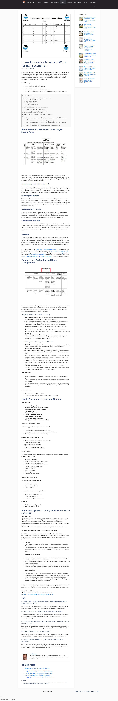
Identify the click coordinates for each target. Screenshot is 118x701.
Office (85, 2)
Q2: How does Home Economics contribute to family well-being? (40, 121)
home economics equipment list (59, 251)
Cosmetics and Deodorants (32, 104)
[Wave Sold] (24, 2)
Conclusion (28, 106)
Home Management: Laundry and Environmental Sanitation (38, 114)
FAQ (24, 116)
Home (39, 2)
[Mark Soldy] (25, 659)
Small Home (92, 2)
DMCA (76, 691)
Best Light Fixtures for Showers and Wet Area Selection (90, 74)
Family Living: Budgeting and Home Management (35, 107)
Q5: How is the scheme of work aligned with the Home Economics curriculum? (43, 125)
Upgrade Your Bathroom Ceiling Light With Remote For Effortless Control (90, 40)
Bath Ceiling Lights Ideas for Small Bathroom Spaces (89, 33)
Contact (97, 691)
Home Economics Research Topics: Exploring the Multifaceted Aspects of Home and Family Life (45, 682)
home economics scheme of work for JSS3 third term (37, 256)
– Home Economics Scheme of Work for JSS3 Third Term (36, 683)
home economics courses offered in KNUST (46, 249)
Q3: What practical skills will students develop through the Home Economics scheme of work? (46, 122)
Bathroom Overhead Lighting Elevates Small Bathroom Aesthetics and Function (89, 47)
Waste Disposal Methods (31, 101)
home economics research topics (37, 254)
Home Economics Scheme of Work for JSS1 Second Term (37, 98)
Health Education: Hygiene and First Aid (33, 112)
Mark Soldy (33, 654)
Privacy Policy (82, 691)
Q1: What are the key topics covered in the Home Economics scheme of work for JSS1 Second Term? (46, 118)
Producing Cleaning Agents (31, 102)
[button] (95, 6)
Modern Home (77, 2)
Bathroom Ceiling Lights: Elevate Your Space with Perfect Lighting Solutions (89, 62)
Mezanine (69, 2)
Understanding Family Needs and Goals (34, 99)
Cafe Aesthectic (55, 2)
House (62, 2)
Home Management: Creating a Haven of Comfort (37, 111)
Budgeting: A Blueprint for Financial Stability (35, 109)
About (92, 691)
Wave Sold (31, 2)
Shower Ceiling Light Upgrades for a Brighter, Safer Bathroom (89, 81)
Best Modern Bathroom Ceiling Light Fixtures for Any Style (90, 26)
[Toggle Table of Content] (67, 96)
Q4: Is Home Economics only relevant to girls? (36, 124)
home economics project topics (59, 253)
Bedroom (46, 2)
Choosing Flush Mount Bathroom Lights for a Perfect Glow (90, 55)
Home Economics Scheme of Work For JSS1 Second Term (37, 594)
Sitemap (88, 691)
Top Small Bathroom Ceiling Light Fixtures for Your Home (89, 68)
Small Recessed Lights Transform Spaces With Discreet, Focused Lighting (90, 19)
